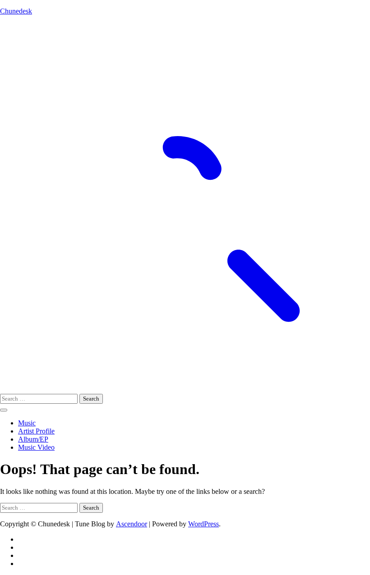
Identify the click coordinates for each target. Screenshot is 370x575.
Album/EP (33, 439)
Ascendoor (131, 524)
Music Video (36, 447)
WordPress (203, 524)
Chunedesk (16, 11)
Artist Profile (36, 431)
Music (27, 423)
